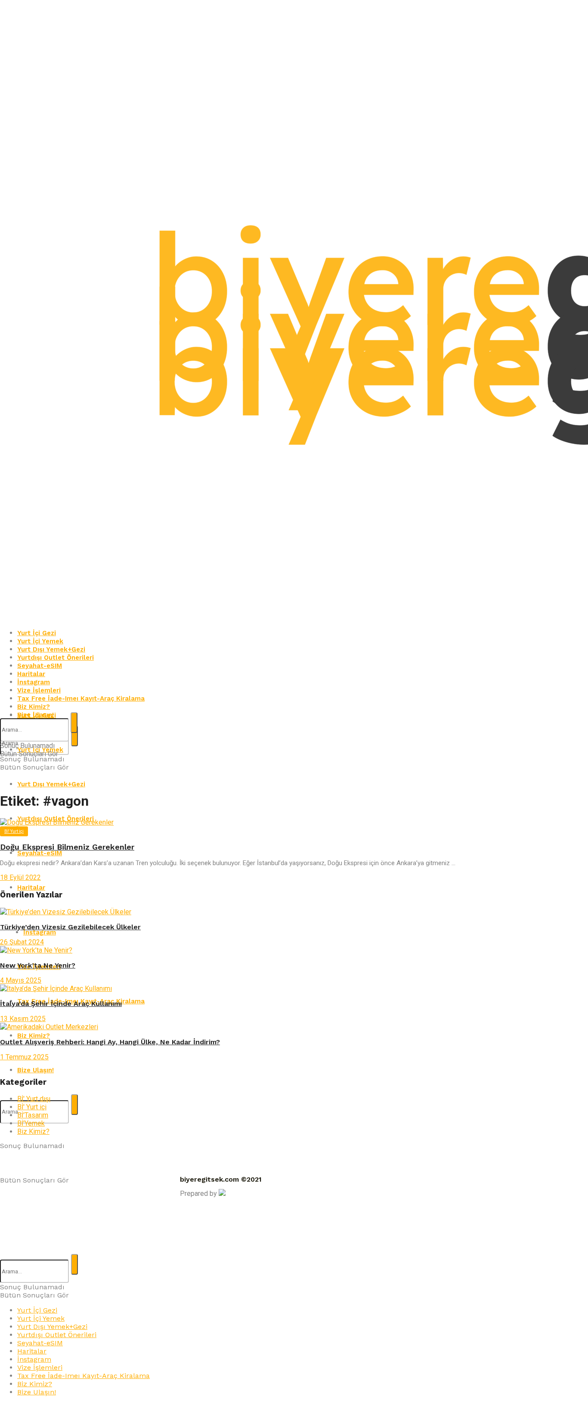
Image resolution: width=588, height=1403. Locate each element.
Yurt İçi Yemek (41, 1318)
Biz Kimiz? (33, 1131)
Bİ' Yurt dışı (33, 1099)
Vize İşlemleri (39, 1367)
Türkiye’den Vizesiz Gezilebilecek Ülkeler (70, 927)
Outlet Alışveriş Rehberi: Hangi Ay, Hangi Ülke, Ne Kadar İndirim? (110, 1042)
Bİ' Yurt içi (14, 831)
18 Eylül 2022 (20, 877)
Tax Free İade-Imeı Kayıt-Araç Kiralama (83, 1376)
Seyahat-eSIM (39, 853)
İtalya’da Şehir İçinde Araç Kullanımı (61, 1003)
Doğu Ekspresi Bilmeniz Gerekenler (67, 846)
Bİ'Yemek (31, 1123)
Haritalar (31, 1351)
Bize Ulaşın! (36, 1392)
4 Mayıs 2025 (20, 980)
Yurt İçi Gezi (37, 1310)
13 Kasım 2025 (23, 1019)
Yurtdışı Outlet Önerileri (56, 1335)
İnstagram (34, 1359)
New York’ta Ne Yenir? (37, 965)
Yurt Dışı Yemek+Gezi (51, 784)
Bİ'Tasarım (32, 1115)
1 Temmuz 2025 (24, 1057)
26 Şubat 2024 (22, 942)
